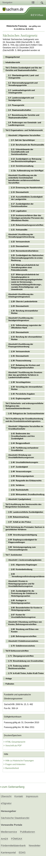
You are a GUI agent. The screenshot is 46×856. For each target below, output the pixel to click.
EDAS (22, 852)
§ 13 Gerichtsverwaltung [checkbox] (22, 166)
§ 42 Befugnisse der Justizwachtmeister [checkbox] (26, 414)
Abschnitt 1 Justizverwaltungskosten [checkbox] (24, 560)
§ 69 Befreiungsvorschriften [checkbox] (23, 636)
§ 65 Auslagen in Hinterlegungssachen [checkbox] (20, 601)
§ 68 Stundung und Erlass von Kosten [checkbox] (24, 630)
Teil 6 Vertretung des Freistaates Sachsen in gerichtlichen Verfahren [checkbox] (24, 528)
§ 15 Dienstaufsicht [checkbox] (20, 192)
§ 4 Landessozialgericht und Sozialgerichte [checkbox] (21, 99)
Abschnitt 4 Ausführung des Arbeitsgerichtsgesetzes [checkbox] (20, 295)
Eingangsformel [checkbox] (12, 57)
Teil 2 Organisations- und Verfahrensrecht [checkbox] (24, 130)
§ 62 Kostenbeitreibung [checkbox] (21, 569)
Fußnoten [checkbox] (9, 684)
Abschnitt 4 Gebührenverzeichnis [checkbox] (23, 641)
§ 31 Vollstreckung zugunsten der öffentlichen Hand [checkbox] (26, 326)
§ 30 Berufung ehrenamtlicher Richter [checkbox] (24, 312)
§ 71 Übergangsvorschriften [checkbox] (21, 656)
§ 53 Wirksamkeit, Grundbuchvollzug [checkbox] (27, 494)
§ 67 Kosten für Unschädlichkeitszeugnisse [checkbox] (23, 616)
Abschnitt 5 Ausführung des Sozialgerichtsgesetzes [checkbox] (20, 319)
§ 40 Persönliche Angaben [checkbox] (23, 394)
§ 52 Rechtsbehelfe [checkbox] (19, 490)
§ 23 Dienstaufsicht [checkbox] (20, 246)
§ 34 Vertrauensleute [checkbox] (20, 351)
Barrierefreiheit (12, 768)
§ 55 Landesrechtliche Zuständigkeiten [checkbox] (25, 512)
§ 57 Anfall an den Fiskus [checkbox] (19, 522)
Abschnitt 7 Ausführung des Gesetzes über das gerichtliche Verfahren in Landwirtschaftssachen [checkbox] (25, 374)
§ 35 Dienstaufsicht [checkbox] (20, 356)
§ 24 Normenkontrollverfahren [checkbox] (24, 251)
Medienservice (9, 831)
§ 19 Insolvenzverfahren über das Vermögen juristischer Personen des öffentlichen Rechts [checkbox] (27, 217)
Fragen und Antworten (15, 764)
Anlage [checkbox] (8, 679)
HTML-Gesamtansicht (15, 742)
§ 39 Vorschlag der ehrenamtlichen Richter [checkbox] (26, 388)
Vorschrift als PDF (13, 745)
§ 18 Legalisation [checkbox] (19, 211)
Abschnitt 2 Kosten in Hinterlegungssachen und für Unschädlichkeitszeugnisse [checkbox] (21, 583)
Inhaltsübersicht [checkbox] (12, 62)
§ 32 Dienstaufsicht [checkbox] (20, 332)
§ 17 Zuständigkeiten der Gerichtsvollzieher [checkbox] (22, 205)
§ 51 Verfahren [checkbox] (17, 485)
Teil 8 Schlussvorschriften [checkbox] (17, 651)
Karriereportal (8, 852)
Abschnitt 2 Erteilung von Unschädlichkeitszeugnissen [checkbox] (21, 456)
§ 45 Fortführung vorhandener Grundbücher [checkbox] (24, 449)
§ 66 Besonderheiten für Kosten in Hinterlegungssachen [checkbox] (26, 609)
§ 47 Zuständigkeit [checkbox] (19, 467)
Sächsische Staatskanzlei (15, 818)
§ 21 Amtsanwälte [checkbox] (19, 230)
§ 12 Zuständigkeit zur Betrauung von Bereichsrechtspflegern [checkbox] (26, 160)
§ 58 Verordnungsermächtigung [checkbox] (22, 535)
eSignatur (6, 803)
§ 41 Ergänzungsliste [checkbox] (20, 398)
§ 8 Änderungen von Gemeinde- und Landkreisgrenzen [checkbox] (24, 124)
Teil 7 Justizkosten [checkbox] (13, 555)
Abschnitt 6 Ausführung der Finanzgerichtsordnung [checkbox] (20, 345)
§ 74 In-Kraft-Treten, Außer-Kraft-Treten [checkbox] (26, 673)
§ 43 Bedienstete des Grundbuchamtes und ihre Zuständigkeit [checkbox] (23, 436)
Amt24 (4, 838)
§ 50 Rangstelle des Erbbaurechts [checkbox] (26, 481)
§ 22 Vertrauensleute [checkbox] (20, 242)
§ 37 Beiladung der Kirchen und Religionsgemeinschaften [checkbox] (25, 366)
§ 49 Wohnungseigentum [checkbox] (22, 476)
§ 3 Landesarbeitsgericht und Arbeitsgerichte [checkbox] (21, 91)
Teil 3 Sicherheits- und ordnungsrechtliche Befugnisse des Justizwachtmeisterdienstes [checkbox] (24, 405)
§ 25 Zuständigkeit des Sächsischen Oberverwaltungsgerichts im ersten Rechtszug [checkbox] (27, 257)
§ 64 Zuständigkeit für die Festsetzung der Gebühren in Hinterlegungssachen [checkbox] (24, 593)
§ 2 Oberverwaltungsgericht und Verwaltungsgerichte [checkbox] (23, 84)
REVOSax (37, 15)
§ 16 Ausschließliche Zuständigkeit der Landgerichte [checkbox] (27, 198)
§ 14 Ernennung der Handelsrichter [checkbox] (27, 188)
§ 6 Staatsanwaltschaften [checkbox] (19, 110)
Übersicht (6, 796)
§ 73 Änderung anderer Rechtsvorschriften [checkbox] (18, 667)
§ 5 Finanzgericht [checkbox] (16, 105)
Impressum (32, 796)
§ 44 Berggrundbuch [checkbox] (20, 443)
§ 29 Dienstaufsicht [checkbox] (20, 306)
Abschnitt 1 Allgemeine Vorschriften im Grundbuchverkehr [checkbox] (25, 427)
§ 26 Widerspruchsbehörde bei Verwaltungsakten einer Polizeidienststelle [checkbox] (25, 267)
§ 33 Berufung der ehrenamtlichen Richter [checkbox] (26, 338)
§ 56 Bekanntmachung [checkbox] (18, 517)
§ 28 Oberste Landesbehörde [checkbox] (24, 301)
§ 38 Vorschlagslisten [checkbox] (21, 382)
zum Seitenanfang (13, 786)
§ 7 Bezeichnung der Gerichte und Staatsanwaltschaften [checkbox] (23, 116)
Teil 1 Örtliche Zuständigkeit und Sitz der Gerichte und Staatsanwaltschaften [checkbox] (23, 69)
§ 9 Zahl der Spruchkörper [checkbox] (23, 140)
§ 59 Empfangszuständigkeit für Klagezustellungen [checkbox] (22, 541)
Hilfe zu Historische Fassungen (19, 761)
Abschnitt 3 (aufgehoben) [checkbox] (19, 499)
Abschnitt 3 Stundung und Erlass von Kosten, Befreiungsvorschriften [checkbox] (25, 623)
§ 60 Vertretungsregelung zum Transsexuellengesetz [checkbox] (22, 548)
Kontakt (18, 796)
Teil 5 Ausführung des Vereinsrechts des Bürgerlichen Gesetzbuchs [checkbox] (23, 505)
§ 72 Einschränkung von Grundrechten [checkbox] (25, 661)
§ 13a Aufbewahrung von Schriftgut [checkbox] (27, 171)
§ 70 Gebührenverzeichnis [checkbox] (23, 646)
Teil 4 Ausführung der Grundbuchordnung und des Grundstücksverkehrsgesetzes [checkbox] (24, 420)
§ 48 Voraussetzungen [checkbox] (21, 471)
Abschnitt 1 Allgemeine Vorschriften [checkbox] (24, 135)
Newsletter (34, 845)
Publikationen (27, 831)
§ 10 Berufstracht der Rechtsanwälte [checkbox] (27, 145)
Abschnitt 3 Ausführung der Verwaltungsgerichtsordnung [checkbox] (21, 235)
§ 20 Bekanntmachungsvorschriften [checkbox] (27, 225)
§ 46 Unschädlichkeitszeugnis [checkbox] (24, 462)
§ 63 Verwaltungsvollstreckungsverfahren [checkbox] (27, 575)
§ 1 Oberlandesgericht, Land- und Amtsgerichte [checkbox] (23, 76)
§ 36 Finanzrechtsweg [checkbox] (21, 361)
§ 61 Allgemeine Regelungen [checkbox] (24, 565)
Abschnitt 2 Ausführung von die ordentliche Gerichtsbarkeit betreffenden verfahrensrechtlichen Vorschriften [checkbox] (24, 179)
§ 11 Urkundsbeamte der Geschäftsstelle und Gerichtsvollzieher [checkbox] (22, 151)
